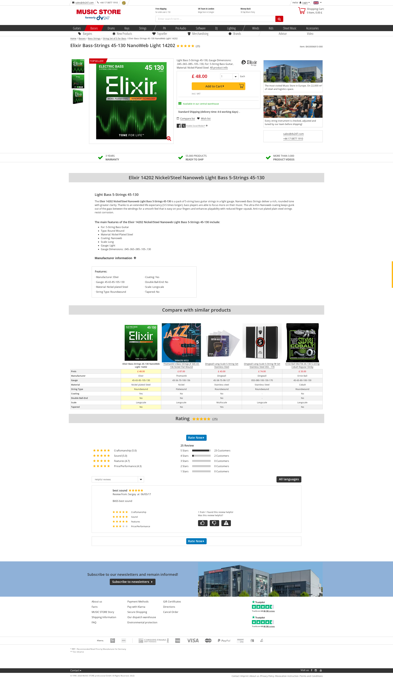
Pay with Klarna (136, 606)
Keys (127, 28)
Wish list (206, 118)
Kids (271, 28)
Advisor (283, 33)
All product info (219, 67)
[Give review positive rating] (203, 523)
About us (97, 601)
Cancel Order (170, 612)
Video (310, 33)
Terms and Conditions (311, 676)
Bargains (87, 33)
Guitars (77, 28)
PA (164, 28)
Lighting (231, 28)
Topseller (162, 33)
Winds (255, 28)
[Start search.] (279, 19)
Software (200, 28)
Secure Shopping (137, 612)
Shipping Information (104, 617)
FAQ (94, 622)
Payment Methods (138, 601)
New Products (124, 33)
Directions (169, 606)
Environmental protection (142, 622)
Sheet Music (289, 28)
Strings (142, 28)
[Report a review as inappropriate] (226, 523)
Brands (237, 33)
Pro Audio (180, 28)
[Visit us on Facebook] (311, 670)
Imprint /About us (250, 676)
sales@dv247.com (84, 2)
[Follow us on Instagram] (316, 670)
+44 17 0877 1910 (293, 138)
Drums (111, 28)
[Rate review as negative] (214, 523)
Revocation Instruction (287, 676)
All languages (289, 479)
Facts (95, 606)
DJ (216, 28)
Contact (74, 670)
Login (305, 2)
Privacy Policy (267, 676)
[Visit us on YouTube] (321, 670)
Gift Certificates (172, 601)
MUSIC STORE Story (103, 612)
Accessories (312, 28)
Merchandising (200, 33)
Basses (94, 28)
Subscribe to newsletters (130, 582)
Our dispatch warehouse (141, 617)
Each (242, 76)
